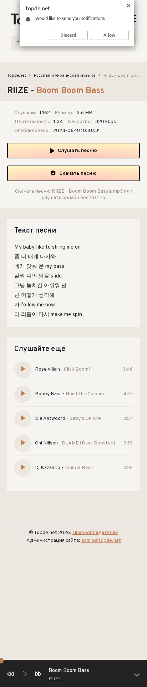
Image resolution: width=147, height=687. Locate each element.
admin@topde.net (101, 541)
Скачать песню (78, 174)
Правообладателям (95, 533)
